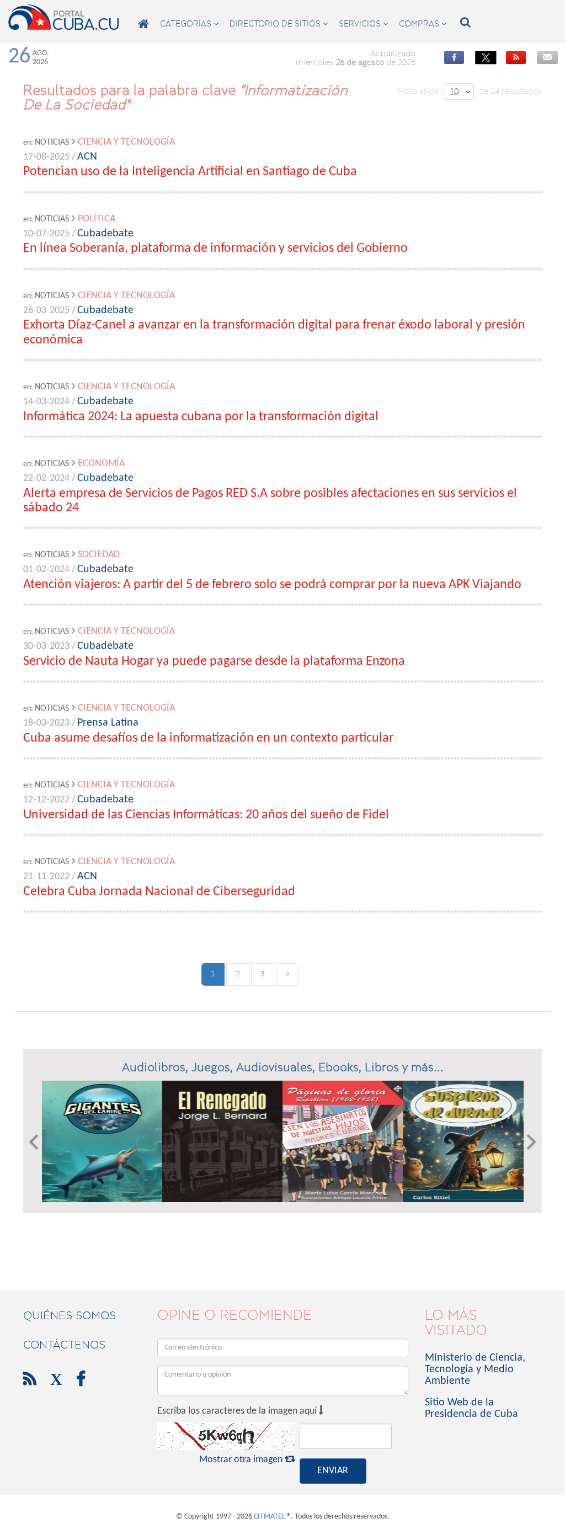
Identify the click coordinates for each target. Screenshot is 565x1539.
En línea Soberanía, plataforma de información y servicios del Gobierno (215, 248)
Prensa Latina (107, 722)
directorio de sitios (279, 23)
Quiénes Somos (69, 1315)
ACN (87, 156)
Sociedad (99, 554)
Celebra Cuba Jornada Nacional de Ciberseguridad (159, 891)
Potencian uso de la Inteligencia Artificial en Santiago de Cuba (190, 171)
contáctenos (64, 1345)
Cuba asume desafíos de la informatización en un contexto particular (208, 738)
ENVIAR (332, 1471)
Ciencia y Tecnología (126, 142)
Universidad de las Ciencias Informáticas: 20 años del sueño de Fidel (206, 815)
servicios (363, 23)
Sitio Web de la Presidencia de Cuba (471, 1408)
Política (96, 219)
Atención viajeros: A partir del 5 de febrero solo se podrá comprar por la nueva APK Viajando (272, 584)
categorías (189, 23)
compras (422, 23)
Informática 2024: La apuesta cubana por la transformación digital (201, 417)
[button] (33, 1141)
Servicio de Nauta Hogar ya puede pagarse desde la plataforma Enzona (214, 661)
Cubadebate (105, 233)
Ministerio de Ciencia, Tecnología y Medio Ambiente (475, 1369)
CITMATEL (269, 1516)
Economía (101, 463)
